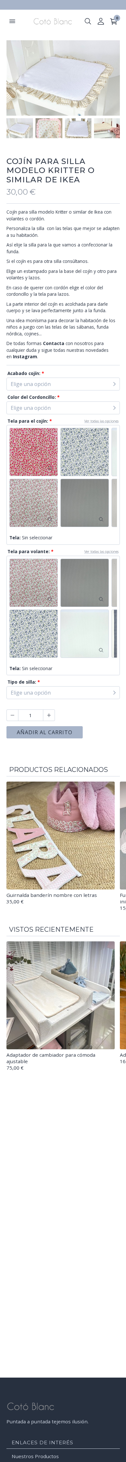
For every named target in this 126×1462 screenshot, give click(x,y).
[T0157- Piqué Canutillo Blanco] (84, 634)
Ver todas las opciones (101, 420)
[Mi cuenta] (100, 21)
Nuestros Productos (35, 1456)
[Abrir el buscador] (87, 21)
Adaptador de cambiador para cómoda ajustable (50, 1058)
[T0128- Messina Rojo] (33, 452)
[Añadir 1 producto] (49, 715)
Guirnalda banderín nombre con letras (51, 895)
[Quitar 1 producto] (12, 715)
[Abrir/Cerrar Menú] (12, 21)
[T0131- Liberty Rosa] (33, 503)
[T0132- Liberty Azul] (84, 452)
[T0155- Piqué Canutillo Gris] (84, 503)
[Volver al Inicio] (50, 21)
